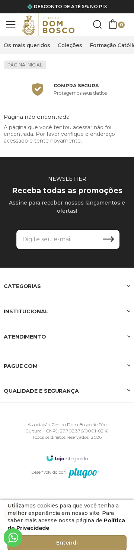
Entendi (67, 542)
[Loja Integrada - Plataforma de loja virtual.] (67, 458)
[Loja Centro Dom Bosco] (48, 24)
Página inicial (24, 65)
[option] (67, 89)
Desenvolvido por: (48, 472)
